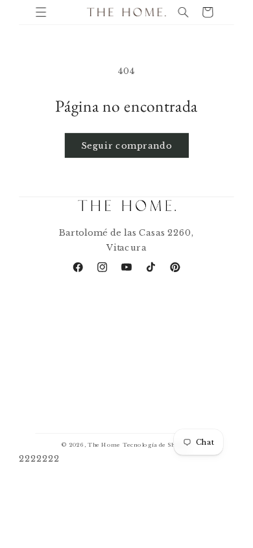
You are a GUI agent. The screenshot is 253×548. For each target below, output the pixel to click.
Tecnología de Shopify (157, 445)
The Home (104, 445)
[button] (41, 12)
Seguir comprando (126, 145)
